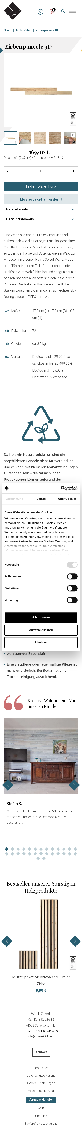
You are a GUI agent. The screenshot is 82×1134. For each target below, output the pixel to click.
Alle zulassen (41, 617)
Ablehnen (41, 642)
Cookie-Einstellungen (41, 1083)
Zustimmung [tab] (14, 498)
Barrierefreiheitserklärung (41, 1123)
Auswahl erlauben (41, 630)
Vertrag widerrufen (41, 1099)
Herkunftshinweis (20, 219)
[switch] (72, 576)
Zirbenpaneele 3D (47, 30)
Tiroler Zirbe (23, 30)
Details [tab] (41, 498)
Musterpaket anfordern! (41, 199)
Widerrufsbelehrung (41, 1091)
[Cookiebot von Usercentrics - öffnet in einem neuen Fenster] (61, 488)
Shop (7, 30)
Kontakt (41, 1052)
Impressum (41, 1068)
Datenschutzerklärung (41, 1075)
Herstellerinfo (17, 209)
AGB (41, 1108)
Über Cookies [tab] (67, 498)
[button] (7, 849)
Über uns (41, 1116)
